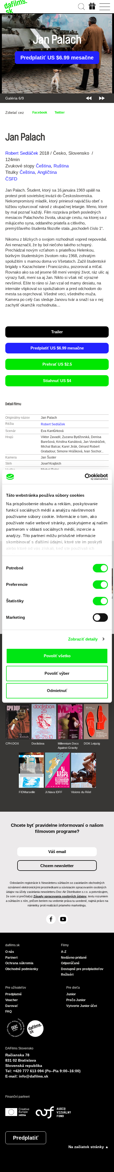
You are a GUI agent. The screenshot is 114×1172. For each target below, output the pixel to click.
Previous (89, 98)
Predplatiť (25, 1138)
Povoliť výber (57, 673)
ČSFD (12, 178)
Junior (71, 994)
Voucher (11, 1000)
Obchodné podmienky (21, 969)
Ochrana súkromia (19, 963)
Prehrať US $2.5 (57, 364)
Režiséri (67, 974)
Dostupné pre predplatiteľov (82, 969)
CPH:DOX (12, 743)
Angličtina (47, 172)
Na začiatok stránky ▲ (88, 1147)
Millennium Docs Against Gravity (68, 745)
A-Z (63, 952)
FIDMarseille (27, 792)
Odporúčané (70, 963)
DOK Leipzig (92, 743)
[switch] (100, 584)
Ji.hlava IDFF (53, 792)
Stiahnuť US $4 (57, 380)
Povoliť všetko (57, 656)
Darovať (11, 1006)
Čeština (43, 165)
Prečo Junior (76, 1000)
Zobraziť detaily (83, 639)
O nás (9, 952)
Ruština (61, 165)
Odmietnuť (57, 690)
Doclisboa (38, 743)
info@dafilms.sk (33, 1076)
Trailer (57, 332)
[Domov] (16, 6)
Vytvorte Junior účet (81, 1006)
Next (102, 98)
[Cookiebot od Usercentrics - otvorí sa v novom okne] (85, 476)
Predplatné (13, 994)
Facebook (39, 112)
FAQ (8, 1011)
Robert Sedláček (21, 153)
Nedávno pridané (74, 957)
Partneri (11, 957)
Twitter (60, 112)
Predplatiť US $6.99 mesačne (57, 57)
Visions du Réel (81, 792)
